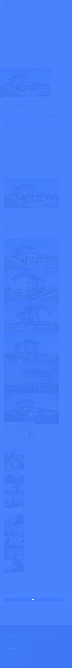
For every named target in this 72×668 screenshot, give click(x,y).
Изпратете (34, 599)
